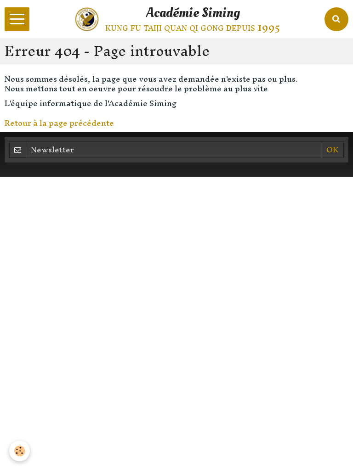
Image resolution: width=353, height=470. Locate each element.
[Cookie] (19, 451)
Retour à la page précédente (59, 123)
